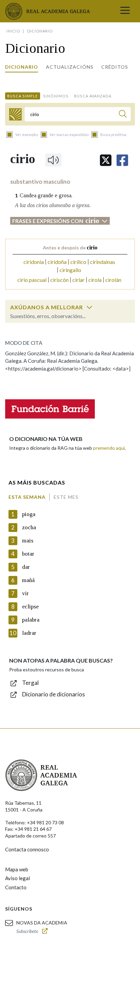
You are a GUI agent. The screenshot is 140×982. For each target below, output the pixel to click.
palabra (30, 620)
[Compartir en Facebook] (122, 160)
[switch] (89, 307)
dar (26, 567)
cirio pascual (32, 279)
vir (25, 593)
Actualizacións (69, 67)
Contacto (16, 887)
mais (27, 540)
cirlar (78, 279)
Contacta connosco (27, 849)
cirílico (78, 262)
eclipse (30, 606)
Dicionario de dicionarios (53, 694)
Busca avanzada (92, 96)
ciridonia (33, 262)
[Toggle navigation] (125, 11)
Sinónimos (56, 96)
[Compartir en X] (105, 160)
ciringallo (70, 270)
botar (28, 554)
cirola (95, 279)
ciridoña (57, 262)
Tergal (30, 682)
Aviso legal (17, 878)
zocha (29, 527)
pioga (28, 514)
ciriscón (59, 279)
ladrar (29, 633)
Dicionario (21, 67)
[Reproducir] (53, 160)
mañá (28, 580)
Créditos (114, 67)
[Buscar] (123, 115)
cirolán (113, 279)
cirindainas (102, 262)
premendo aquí (109, 448)
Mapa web (16, 869)
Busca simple (22, 96)
